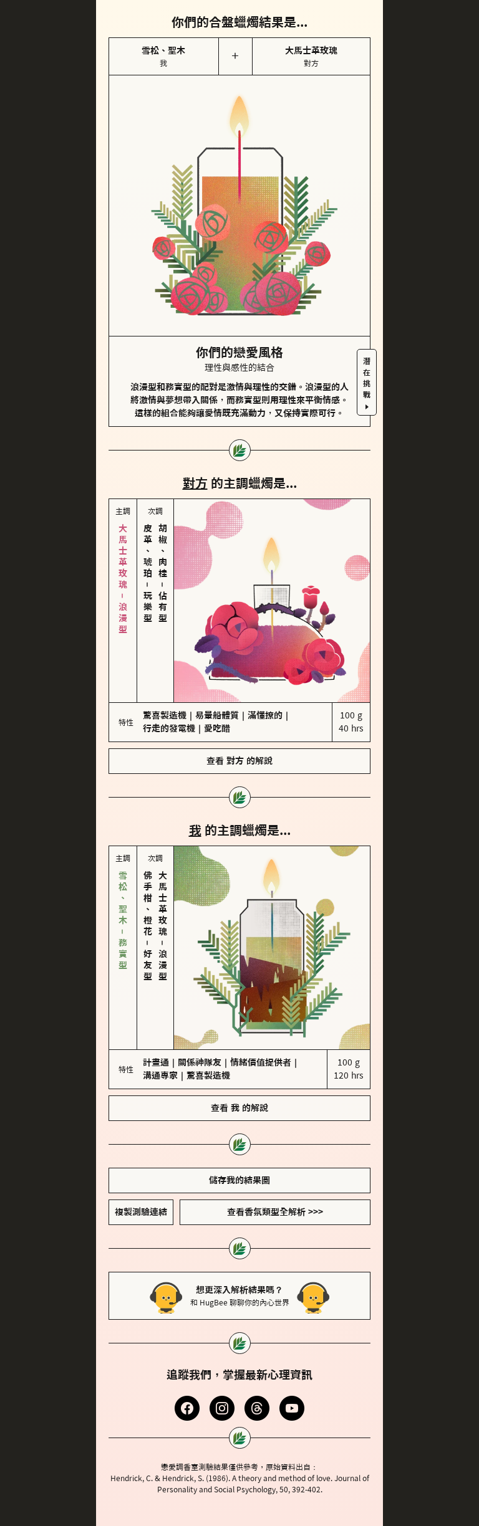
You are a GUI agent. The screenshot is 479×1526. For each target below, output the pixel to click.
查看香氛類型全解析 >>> (275, 1107)
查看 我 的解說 (239, 1003)
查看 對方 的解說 (239, 708)
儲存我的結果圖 (239, 1075)
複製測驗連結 (141, 1107)
